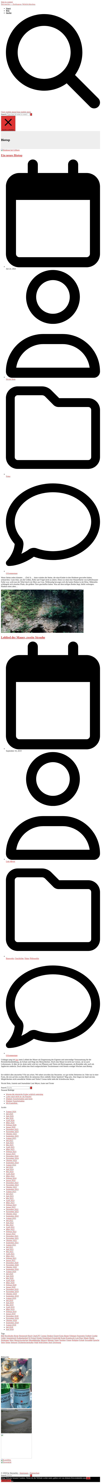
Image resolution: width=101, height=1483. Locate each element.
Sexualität (89, 1340)
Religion (75, 1340)
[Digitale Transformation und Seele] (16, 1433)
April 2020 (10, 1280)
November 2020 (12, 1265)
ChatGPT (36, 1336)
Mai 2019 (9, 1305)
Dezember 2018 (12, 1316)
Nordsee (62, 1340)
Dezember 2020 (12, 1263)
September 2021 (12, 1243)
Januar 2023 (10, 1207)
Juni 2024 (10, 1169)
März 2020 (10, 1283)
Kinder (39, 1338)
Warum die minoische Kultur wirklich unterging (24, 1094)
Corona (43, 1336)
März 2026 (10, 1123)
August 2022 (11, 1218)
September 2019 (12, 1296)
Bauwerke (10, 958)
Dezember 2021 (12, 1236)
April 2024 (10, 1174)
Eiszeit (56, 1336)
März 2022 (10, 1229)
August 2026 (11, 1112)
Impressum (24, 1473)
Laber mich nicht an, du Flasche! (18, 1096)
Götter (3, 1338)
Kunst (63, 1338)
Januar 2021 (10, 1260)
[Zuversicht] (6, 1462)
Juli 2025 (9, 1140)
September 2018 (12, 1323)
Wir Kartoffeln (12, 1103)
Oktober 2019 (11, 1294)
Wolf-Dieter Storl (45, 1342)
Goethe (94, 1336)
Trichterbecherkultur (26, 1342)
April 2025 (10, 1147)
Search (3, 114)
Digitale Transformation (15, 1101)
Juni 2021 (10, 1249)
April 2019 (10, 1307)
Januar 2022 (10, 1234)
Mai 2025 (9, 1145)
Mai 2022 (9, 1225)
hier (16, 1060)
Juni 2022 (10, 1223)
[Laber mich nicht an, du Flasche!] (16, 1407)
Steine (7, 1342)
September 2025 (12, 1136)
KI (30, 1338)
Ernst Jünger (64, 1336)
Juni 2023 (10, 1196)
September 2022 (12, 1216)
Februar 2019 (11, 1312)
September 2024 (12, 1163)
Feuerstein (81, 1336)
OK (88, 1478)
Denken (50, 1336)
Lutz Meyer (10, 861)
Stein (3, 1342)
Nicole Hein (10, 379)
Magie (86, 1338)
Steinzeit (14, 1342)
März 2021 (10, 1256)
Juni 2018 (10, 1329)
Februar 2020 (11, 1285)
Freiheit (88, 1336)
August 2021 (11, 1245)
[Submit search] (31, 114)
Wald (36, 1342)
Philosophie (34, 958)
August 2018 (11, 1325)
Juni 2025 (10, 1143)
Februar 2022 (11, 1232)
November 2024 (12, 1158)
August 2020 (11, 1272)
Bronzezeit (23, 1336)
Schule (81, 1340)
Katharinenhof (22, 1338)
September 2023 (12, 1189)
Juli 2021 (9, 1247)
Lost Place (79, 1338)
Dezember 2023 (12, 1183)
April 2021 (10, 1254)
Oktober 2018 (11, 1320)
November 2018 (12, 1318)
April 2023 (10, 1200)
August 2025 (11, 1138)
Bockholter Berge (12, 1336)
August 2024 (11, 1165)
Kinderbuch (47, 1338)
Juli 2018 (9, 1327)
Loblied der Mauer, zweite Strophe (23, 637)
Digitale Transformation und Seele (19, 1099)
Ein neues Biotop (11, 155)
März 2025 (10, 1149)
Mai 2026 (9, 1118)
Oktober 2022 (11, 1214)
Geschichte (19, 958)
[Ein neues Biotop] (10, 150)
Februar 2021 (11, 1258)
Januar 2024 (10, 1180)
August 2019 (11, 1298)
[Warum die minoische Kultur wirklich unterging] (16, 1382)
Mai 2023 (9, 1198)
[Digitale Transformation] (16, 1458)
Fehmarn (72, 1336)
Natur (8, 476)
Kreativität (56, 1338)
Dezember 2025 (12, 1129)
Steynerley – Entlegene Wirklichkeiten (18, 4)
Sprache (96, 1340)
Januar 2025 (10, 1154)
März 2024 (10, 1176)
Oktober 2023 (11, 1187)
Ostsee (68, 1340)
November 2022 (12, 1212)
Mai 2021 (9, 1252)
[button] (16, 112)
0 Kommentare (11, 573)
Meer (12, 1340)
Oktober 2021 (11, 1240)
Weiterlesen (6, 1481)
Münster (50, 1340)
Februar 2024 (11, 1178)
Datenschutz (34, 1473)
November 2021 (12, 1238)
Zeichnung (57, 1342)
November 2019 (12, 1292)
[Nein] (12, 1481)
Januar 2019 (10, 1314)
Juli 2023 (9, 1194)
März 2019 (10, 1309)
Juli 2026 (9, 1114)
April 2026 (10, 1120)
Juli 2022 (9, 1220)
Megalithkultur (34, 1340)
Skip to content (7, 2)
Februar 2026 (11, 1125)
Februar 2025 (11, 1152)
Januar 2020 (10, 1287)
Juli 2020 (9, 1274)
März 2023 (10, 1203)
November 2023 (12, 1185)
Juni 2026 (10, 1116)
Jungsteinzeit (11, 1338)
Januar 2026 (10, 1127)
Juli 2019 (9, 1300)
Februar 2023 (11, 1205)
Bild (2, 1336)
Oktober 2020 (11, 1267)
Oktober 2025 (11, 1134)
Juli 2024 (9, 1167)
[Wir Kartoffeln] (6, 1460)
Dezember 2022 (12, 1209)
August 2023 (11, 1192)
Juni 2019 (10, 1303)
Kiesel (33, 1338)
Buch (30, 1336)
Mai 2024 (9, 1172)
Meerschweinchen (21, 1340)
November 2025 (12, 1132)
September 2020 (12, 1269)
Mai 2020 (9, 1278)
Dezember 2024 (12, 1156)
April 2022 (10, 1227)
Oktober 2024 (11, 1160)
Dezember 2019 (12, 1289)
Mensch (44, 1340)
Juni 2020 (10, 1276)
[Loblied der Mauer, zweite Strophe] (42, 632)
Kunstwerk (70, 1338)
